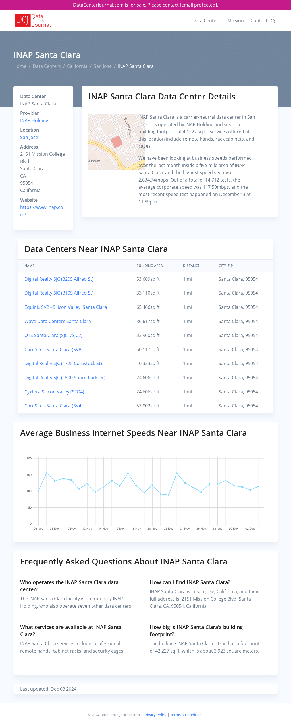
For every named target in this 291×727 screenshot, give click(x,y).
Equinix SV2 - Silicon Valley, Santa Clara (65, 307)
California (77, 66)
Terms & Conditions (186, 714)
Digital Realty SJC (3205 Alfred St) (58, 279)
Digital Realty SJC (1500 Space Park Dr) (64, 377)
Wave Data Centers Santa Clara (57, 321)
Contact (259, 20)
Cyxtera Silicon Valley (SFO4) (54, 392)
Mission (235, 20)
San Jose (103, 66)
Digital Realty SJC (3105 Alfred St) (58, 293)
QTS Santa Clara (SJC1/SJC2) (53, 335)
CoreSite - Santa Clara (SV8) (53, 349)
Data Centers (206, 20)
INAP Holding (34, 120)
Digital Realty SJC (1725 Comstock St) (63, 363)
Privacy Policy (155, 714)
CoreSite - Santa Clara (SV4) (53, 406)
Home (19, 66)
